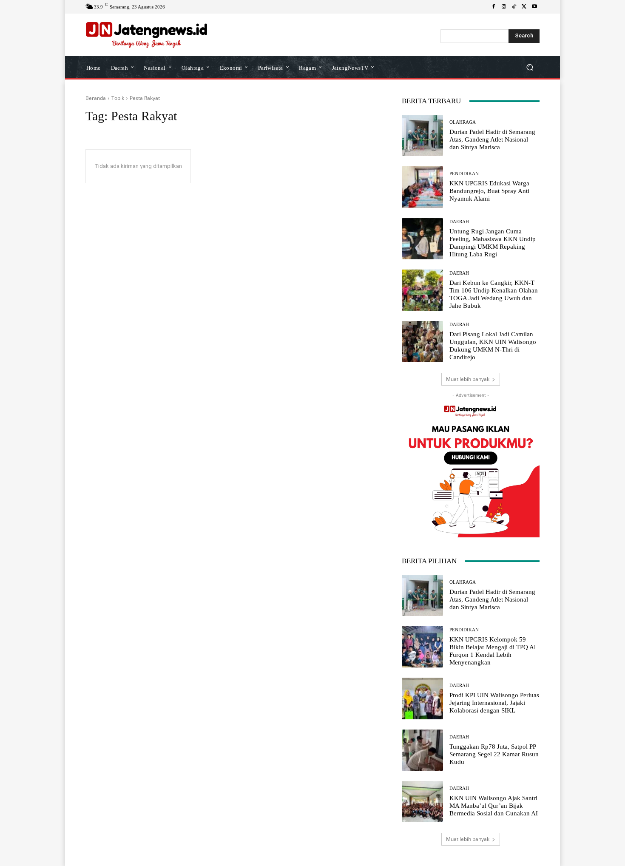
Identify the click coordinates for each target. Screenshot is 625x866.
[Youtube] (534, 7)
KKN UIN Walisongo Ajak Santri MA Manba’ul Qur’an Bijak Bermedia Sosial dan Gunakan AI (493, 806)
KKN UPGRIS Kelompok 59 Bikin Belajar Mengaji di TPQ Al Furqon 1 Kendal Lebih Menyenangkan (492, 651)
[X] (524, 7)
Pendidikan (464, 173)
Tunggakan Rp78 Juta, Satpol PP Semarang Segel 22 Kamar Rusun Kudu (494, 754)
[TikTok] (514, 7)
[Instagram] (504, 7)
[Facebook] (494, 7)
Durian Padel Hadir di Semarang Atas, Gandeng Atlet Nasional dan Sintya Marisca (492, 139)
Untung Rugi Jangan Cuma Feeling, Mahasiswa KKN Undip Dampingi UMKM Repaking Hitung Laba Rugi (492, 243)
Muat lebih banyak (467, 379)
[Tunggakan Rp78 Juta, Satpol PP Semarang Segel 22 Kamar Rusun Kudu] (422, 750)
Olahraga (462, 122)
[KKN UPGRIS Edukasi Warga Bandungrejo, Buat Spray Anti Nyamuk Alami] (422, 186)
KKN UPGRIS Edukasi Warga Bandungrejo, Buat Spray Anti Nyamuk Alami (489, 191)
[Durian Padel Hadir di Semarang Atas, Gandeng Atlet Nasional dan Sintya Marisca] (422, 135)
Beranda (95, 98)
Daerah (459, 221)
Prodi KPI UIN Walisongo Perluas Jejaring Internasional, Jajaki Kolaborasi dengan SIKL (494, 703)
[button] (530, 67)
